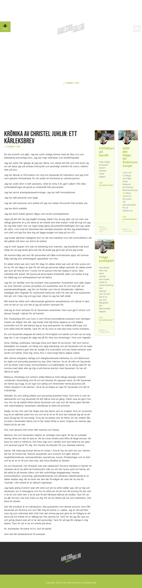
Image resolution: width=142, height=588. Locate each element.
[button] (137, 28)
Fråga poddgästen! (109, 258)
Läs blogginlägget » (106, 185)
